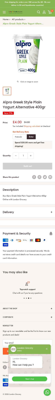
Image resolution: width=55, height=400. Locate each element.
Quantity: (7, 155)
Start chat (29, 379)
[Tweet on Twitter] (45, 177)
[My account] (44, 12)
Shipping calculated (32, 126)
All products (17, 19)
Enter (31, 136)
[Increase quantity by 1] (31, 156)
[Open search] (38, 12)
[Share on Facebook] (34, 177)
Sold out (28, 166)
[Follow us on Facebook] (5, 367)
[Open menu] (4, 12)
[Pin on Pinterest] (39, 177)
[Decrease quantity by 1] (16, 156)
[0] (50, 12)
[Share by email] (50, 177)
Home (5, 19)
